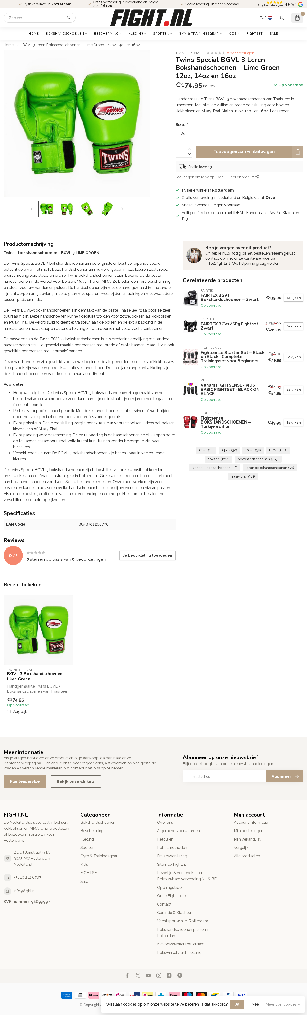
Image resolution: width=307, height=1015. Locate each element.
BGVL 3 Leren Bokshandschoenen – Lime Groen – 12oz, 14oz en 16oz (81, 45)
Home (34, 33)
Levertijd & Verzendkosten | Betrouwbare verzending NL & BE (187, 876)
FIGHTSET (255, 33)
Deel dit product (241, 177)
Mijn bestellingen (248, 831)
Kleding (136, 33)
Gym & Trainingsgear (199, 33)
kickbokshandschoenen (214, 468)
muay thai (243, 476)
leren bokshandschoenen (270, 468)
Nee (255, 1004)
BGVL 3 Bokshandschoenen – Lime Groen (36, 676)
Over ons (165, 822)
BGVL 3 (278, 450)
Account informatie (251, 822)
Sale (274, 33)
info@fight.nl (217, 263)
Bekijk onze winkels (76, 781)
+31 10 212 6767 (27, 877)
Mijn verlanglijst (247, 839)
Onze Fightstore (171, 896)
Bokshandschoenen (65, 33)
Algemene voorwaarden (178, 831)
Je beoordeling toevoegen (147, 555)
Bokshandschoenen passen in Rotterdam (183, 932)
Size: (182, 124)
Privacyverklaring (172, 856)
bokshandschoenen (258, 459)
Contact (164, 904)
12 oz (206, 450)
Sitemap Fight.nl (171, 864)
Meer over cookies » (283, 1004)
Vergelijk (19, 711)
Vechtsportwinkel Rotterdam (182, 921)
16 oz (253, 450)
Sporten (161, 33)
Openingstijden (170, 887)
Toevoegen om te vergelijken (199, 177)
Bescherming (106, 33)
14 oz (229, 450)
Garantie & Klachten (174, 912)
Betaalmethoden (172, 847)
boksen (218, 459)
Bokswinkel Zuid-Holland (179, 952)
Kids (233, 33)
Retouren (165, 839)
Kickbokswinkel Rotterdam (181, 944)
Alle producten (247, 856)
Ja (237, 1004)
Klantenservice (25, 781)
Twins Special (188, 53)
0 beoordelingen (240, 53)
